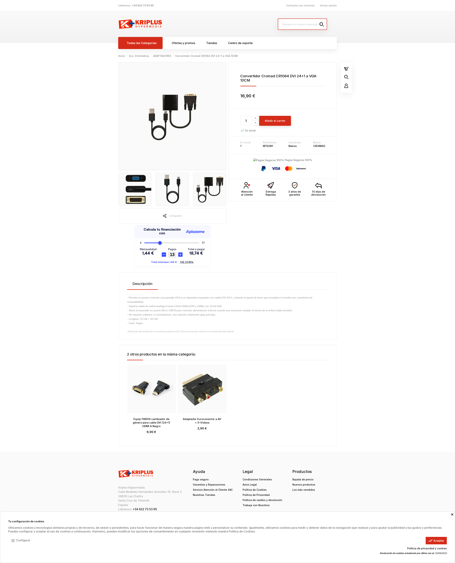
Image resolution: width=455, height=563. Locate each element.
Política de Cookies (255, 489)
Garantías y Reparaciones (209, 484)
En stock (245, 142)
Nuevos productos (303, 484)
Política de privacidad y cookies (427, 548)
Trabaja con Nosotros (256, 505)
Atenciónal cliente (247, 193)
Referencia (270, 142)
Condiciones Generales (257, 479)
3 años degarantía (294, 193)
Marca (317, 142)
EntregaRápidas (271, 193)
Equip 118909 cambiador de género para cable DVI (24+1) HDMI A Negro (151, 422)
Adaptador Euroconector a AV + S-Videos (202, 420)
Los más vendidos (303, 489)
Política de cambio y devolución (262, 500)
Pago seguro (201, 479)
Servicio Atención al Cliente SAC (213, 489)
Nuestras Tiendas (204, 494)
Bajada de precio (303, 479)
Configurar (20, 540)
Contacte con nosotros (300, 5)
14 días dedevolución (318, 193)
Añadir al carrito (275, 120)
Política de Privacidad (256, 494)
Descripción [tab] (142, 284)
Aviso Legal (250, 484)
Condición (294, 142)
